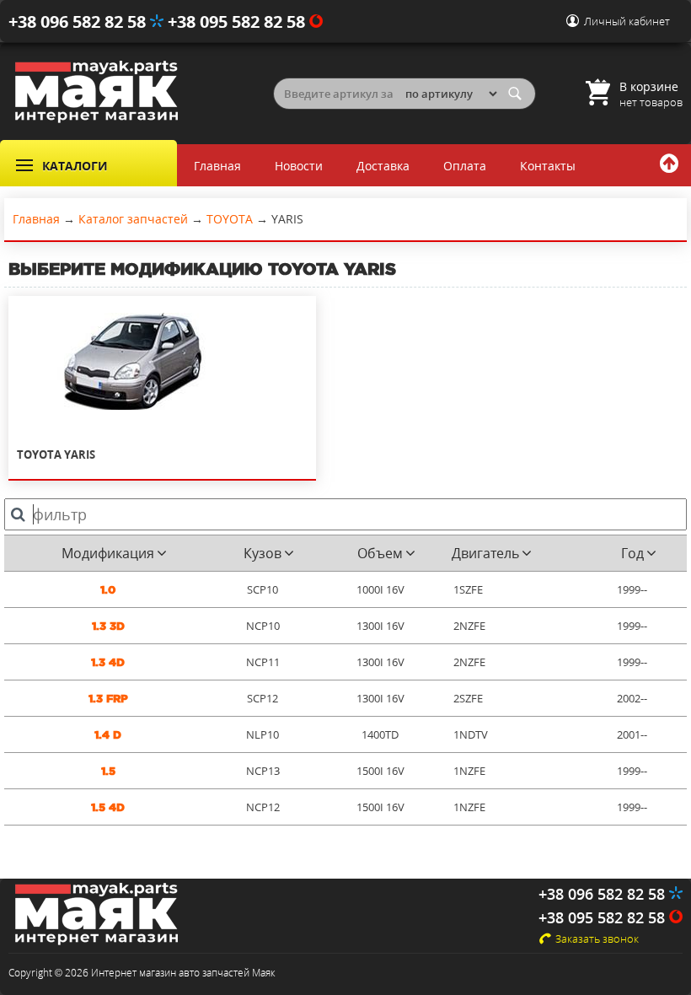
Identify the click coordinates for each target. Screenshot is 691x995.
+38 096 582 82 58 (79, 21)
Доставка (383, 166)
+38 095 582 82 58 (238, 21)
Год (632, 553)
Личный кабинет (627, 21)
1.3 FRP (108, 698)
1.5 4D (108, 807)
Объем (380, 553)
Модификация (108, 553)
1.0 (107, 590)
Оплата (464, 166)
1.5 (108, 771)
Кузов (262, 553)
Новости (299, 166)
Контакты (548, 166)
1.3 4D (108, 662)
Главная (217, 166)
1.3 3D (108, 626)
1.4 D (107, 735)
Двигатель (485, 553)
